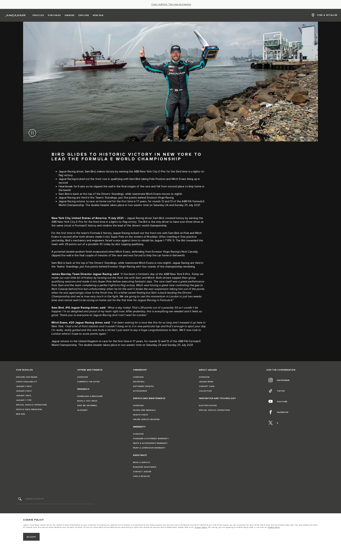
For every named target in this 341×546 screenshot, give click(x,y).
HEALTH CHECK (140, 415)
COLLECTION (205, 391)
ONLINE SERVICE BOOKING (146, 419)
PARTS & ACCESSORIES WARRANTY (150, 443)
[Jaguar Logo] (15, 15)
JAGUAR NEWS (206, 382)
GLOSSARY (82, 410)
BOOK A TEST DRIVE (87, 401)
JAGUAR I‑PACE (23, 396)
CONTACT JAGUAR (142, 472)
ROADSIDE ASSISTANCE (144, 467)
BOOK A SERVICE (141, 462)
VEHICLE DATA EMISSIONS (29, 409)
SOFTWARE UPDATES (143, 386)
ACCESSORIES (140, 391)
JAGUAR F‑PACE (24, 386)
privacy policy (201, 527)
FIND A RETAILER (141, 476)
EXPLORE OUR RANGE (26, 377)
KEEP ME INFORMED (87, 406)
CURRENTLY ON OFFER (88, 382)
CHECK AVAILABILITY (26, 382)
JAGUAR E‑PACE (24, 391)
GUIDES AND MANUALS (144, 410)
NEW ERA (20, 414)
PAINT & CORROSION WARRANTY (149, 448)
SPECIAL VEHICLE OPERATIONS (31, 405)
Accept (31, 537)
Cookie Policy (274, 527)
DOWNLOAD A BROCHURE (90, 396)
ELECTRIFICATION (208, 406)
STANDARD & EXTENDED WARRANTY (151, 439)
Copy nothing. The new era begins (171, 4)
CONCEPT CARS (207, 386)
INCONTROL (139, 382)
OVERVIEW (82, 377)
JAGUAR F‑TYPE (24, 400)
